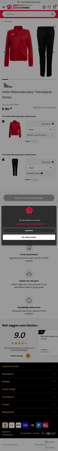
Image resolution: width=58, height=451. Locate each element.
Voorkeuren (29, 230)
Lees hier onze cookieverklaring (29, 223)
